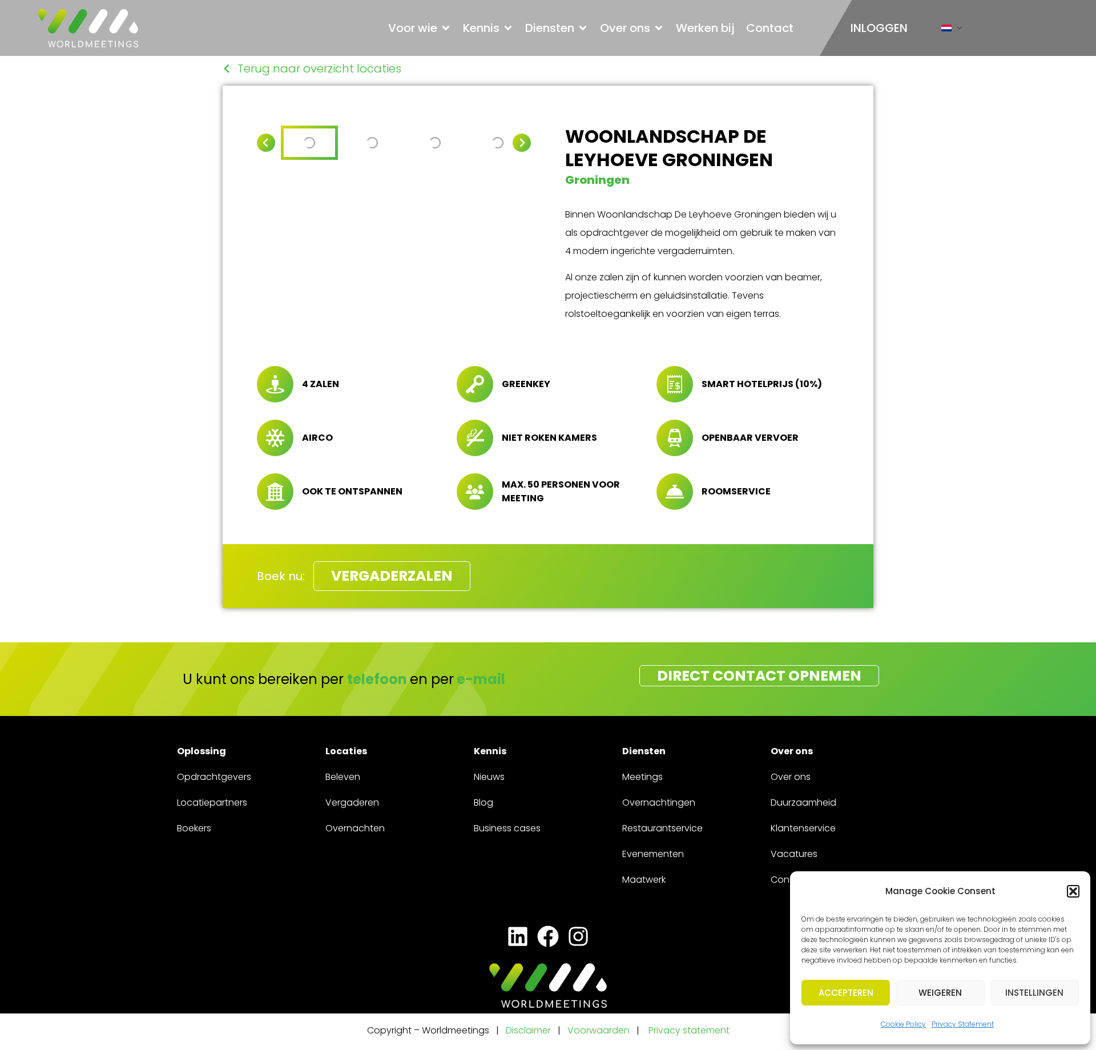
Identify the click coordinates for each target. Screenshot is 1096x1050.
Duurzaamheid (803, 802)
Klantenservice (803, 828)
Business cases (507, 828)
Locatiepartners (212, 802)
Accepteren (846, 993)
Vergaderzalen (392, 576)
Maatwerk (644, 879)
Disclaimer (528, 1030)
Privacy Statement (963, 1024)
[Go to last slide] (266, 143)
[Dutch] (946, 30)
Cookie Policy (903, 1024)
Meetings (642, 776)
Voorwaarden (599, 1030)
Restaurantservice (662, 828)
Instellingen (1034, 993)
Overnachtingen (658, 802)
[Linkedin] (517, 936)
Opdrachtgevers (214, 776)
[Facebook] (548, 936)
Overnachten (355, 828)
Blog (483, 802)
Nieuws (489, 776)
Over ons (791, 776)
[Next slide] (522, 143)
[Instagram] (578, 936)
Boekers (194, 828)
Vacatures (794, 853)
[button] (1073, 891)
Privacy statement (689, 1030)
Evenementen (653, 853)
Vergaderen (352, 802)
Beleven (342, 776)
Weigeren (940, 993)
